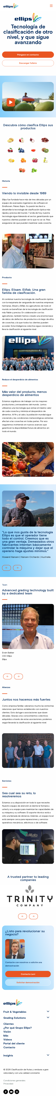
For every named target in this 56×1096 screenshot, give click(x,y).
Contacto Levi (28, 974)
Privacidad (8, 1084)
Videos (7, 1039)
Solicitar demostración (28, 982)
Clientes (8, 1024)
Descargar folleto (28, 63)
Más (5, 1035)
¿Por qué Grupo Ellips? (17, 1028)
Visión (7, 1032)
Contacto (9, 1047)
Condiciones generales (14, 1080)
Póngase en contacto (28, 55)
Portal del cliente (14, 1043)
